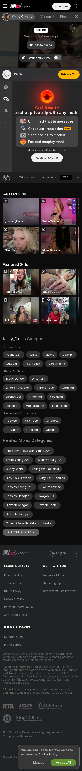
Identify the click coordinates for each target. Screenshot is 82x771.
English (61, 553)
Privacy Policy (13, 575)
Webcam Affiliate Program (59, 591)
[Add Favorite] (6, 74)
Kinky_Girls (13, 338)
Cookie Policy (47, 754)
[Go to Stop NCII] (29, 718)
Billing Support (13, 644)
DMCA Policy (12, 591)
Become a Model (53, 575)
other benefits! (55, 150)
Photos (67, 17)
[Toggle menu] (5, 6)
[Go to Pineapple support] (7, 718)
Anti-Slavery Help (15, 614)
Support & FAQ (13, 636)
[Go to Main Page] (25, 6)
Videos (47, 17)
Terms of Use (13, 583)
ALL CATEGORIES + (21, 532)
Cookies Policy (14, 599)
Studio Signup (51, 583)
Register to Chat (47, 157)
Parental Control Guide (19, 607)
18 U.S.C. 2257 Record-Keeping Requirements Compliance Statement (33, 734)
